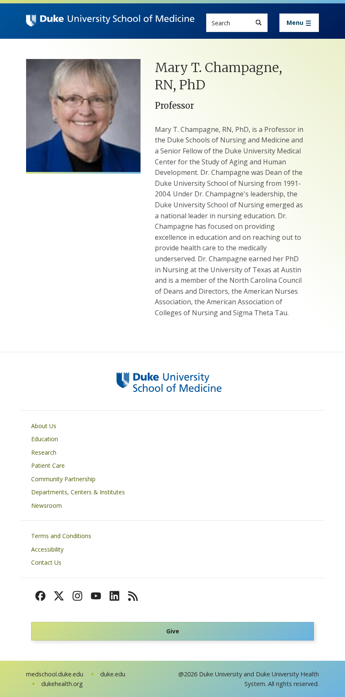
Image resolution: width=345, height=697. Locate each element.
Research (43, 452)
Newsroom (46, 505)
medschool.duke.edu (54, 674)
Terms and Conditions (61, 536)
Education (44, 439)
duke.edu (112, 674)
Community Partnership (63, 479)
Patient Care (48, 465)
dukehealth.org (62, 684)
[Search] (258, 22)
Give (172, 631)
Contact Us (46, 562)
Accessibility (47, 549)
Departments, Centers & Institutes (78, 492)
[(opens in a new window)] (40, 596)
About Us (43, 426)
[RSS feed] (133, 596)
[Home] (110, 22)
